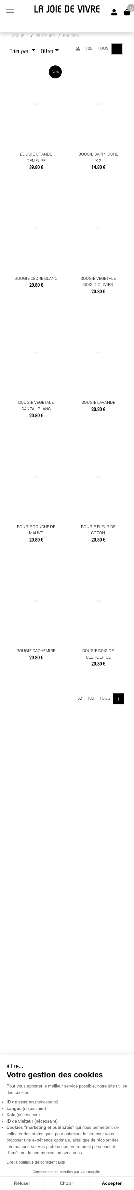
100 (89, 48)
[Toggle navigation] (10, 12)
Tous (103, 48)
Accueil (20, 36)
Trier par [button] (20, 51)
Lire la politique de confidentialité (36, 1162)
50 (78, 48)
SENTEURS (45, 36)
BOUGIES (71, 36)
